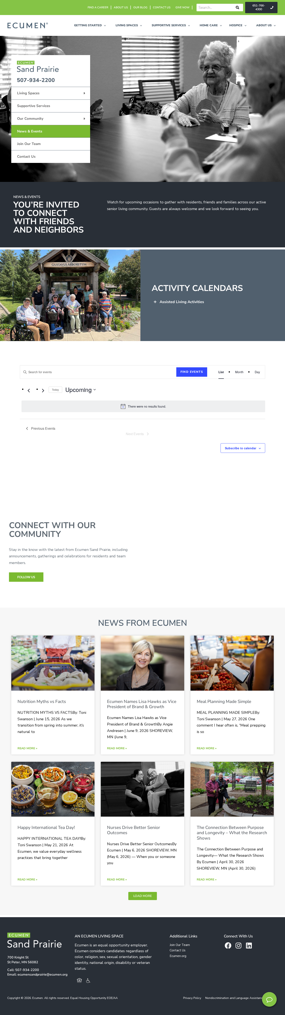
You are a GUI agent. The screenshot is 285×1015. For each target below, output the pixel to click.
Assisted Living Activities (182, 301)
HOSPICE (235, 25)
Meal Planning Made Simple (224, 701)
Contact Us (26, 156)
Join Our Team (29, 143)
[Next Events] (42, 390)
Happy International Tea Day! (46, 827)
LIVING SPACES (127, 25)
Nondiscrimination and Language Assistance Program (240, 998)
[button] (216, 302)
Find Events (191, 372)
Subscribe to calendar (240, 448)
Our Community (30, 118)
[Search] (237, 7)
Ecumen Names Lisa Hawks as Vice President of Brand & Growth (141, 704)
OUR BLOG (140, 7)
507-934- (27, 970)
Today (55, 389)
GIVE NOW (182, 7)
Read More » (27, 748)
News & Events (29, 131)
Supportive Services (33, 105)
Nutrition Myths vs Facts (42, 701)
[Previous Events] (28, 390)
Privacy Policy (192, 998)
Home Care (209, 25)
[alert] (143, 406)
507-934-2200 (36, 80)
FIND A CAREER (98, 7)
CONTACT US (161, 7)
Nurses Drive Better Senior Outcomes (133, 830)
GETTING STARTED (88, 25)
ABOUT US (121, 7)
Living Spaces (28, 93)
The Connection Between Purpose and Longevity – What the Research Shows (232, 833)
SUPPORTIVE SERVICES (169, 25)
